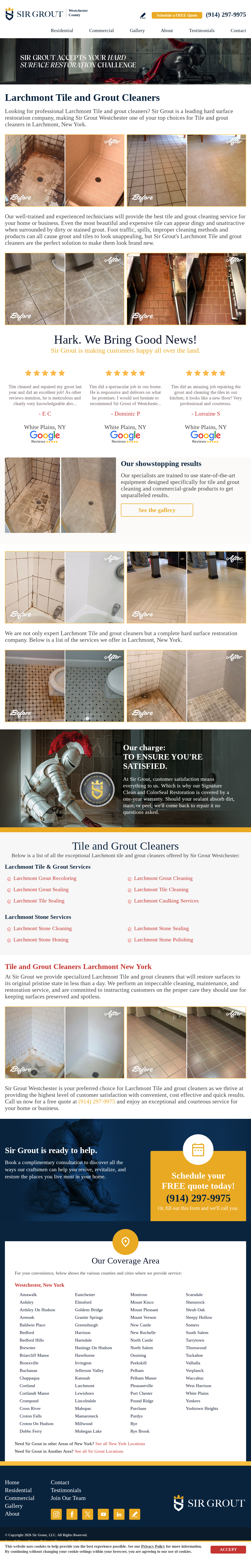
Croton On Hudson (36, 1423)
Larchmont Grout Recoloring (44, 878)
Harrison (82, 1332)
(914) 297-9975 (226, 14)
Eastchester (85, 1294)
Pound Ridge (141, 1400)
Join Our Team (68, 1498)
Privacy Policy (153, 1546)
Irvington (83, 1362)
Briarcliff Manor (34, 1355)
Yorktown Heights (202, 1408)
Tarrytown (195, 1340)
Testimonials (202, 30)
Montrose (138, 1294)
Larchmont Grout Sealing (41, 889)
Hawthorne (85, 1355)
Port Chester (141, 1393)
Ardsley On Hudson (37, 1309)
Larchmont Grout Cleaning (163, 878)
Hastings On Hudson (93, 1347)
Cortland (27, 1385)
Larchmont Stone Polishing (163, 939)
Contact (238, 30)
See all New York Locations (120, 1443)
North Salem (141, 1347)
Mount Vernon (143, 1317)
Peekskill (138, 1362)
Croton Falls (31, 1416)
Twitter (87, 1514)
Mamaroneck (86, 1416)
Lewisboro (84, 1393)
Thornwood (196, 1347)
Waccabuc (195, 1378)
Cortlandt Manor (34, 1393)
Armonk (27, 1317)
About (167, 30)
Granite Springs (89, 1317)
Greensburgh (86, 1324)
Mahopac (83, 1408)
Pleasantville (141, 1385)
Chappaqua (29, 1378)
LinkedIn (119, 1514)
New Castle (140, 1324)
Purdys (136, 1416)
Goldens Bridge (89, 1309)
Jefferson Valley (89, 1370)
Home (12, 1482)
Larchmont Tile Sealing (38, 901)
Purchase (138, 1408)
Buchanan (28, 1370)
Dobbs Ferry (31, 1431)
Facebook (71, 1514)
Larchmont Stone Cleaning (42, 928)
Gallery (137, 30)
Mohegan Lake (88, 1431)
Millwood (83, 1423)
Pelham (137, 1370)
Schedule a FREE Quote (177, 15)
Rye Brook (140, 1431)
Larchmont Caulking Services (166, 901)
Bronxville (29, 1362)
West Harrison (198, 1385)
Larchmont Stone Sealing (161, 928)
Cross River (30, 1408)
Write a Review (143, 15)
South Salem (197, 1332)
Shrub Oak (195, 1309)
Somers (192, 1324)
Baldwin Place (32, 1324)
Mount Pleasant (144, 1309)
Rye (133, 1423)
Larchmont (84, 1385)
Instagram (56, 1514)
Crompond (29, 1400)
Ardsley (27, 1302)
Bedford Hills (32, 1340)
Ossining (138, 1355)
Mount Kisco (142, 1302)
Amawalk (28, 1294)
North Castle (141, 1340)
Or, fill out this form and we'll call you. (198, 1208)
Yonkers (193, 1400)
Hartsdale (83, 1340)
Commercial (101, 30)
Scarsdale (194, 1294)
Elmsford (83, 1302)
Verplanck (195, 1370)
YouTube (103, 1514)
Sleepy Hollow (199, 1317)
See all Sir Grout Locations (99, 1451)
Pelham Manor (143, 1378)
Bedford (27, 1332)
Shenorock (195, 1302)
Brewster (28, 1347)
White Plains (197, 1393)
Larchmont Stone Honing (40, 939)
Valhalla (193, 1362)
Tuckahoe (194, 1355)
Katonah (82, 1378)
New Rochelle (143, 1332)
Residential (62, 30)
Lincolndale (85, 1400)
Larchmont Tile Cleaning (161, 889)
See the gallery (157, 510)
